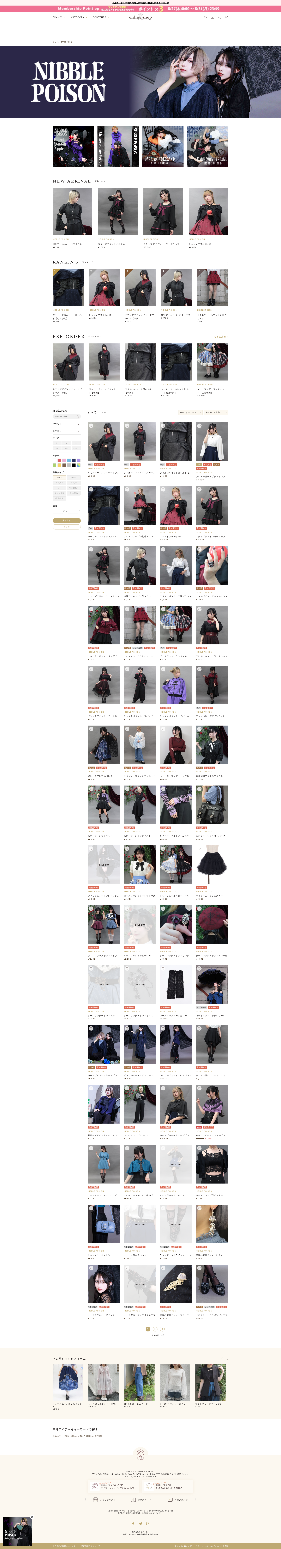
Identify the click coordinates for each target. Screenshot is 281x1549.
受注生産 (59, 498)
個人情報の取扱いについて (64, 1546)
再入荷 (74, 483)
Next (227, 1358)
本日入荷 (59, 483)
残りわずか (57, 1436)
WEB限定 (73, 488)
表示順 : (213, 412)
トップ (55, 42)
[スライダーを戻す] (221, 182)
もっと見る (220, 336)
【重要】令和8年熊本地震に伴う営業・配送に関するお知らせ (140, 2)
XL (57, 448)
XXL (67, 448)
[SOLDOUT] (104, 883)
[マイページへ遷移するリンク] (213, 17)
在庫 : (188, 412)
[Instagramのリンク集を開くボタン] (148, 1523)
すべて (59, 477)
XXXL (76, 448)
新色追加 (98, 1436)
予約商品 (74, 493)
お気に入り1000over (86, 1436)
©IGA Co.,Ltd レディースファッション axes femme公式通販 (201, 1546)
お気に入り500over (70, 1436)
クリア (67, 527)
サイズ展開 (59, 493)
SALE (59, 488)
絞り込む (66, 521)
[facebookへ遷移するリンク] (133, 1523)
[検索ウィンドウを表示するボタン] (219, 17)
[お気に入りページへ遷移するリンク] (206, 17)
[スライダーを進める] (227, 182)
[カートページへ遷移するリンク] (226, 17)
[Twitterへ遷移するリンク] (140, 1523)
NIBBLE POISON (66, 42)
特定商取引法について (90, 1546)
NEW (73, 478)
